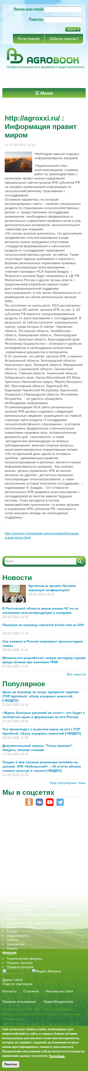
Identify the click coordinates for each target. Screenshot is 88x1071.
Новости (17, 578)
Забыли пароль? (63, 39)
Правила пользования (19, 1001)
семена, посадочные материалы (32, 870)
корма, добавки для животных (30, 845)
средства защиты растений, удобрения (37, 875)
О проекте (31, 991)
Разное (12, 948)
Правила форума (20, 967)
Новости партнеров (17, 984)
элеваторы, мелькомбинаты (28, 891)
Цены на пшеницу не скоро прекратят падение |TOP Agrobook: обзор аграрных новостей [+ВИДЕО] (40, 696)
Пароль (36, 19)
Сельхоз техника (19, 910)
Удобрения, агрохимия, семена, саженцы (39, 923)
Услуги (12, 931)
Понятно (10, 1064)
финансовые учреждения (26, 887)
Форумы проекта (20, 963)
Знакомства (16, 944)
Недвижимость (18, 936)
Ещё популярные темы (68, 783)
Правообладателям (58, 1001)
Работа (12, 940)
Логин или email (28, 9)
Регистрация (29, 39)
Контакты (9, 991)
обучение (14, 858)
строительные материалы (27, 883)
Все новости (76, 674)
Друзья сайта (12, 980)
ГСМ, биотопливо (20, 841)
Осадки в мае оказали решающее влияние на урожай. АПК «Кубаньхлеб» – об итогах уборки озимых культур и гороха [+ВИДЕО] (41, 766)
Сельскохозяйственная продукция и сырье (40, 906)
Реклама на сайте (59, 991)
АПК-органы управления (26, 828)
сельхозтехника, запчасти (26, 866)
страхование (16, 879)
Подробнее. (57, 1056)
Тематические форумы (24, 958)
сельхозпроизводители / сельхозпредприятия (42, 862)
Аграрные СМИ (18, 896)
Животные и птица (21, 927)
